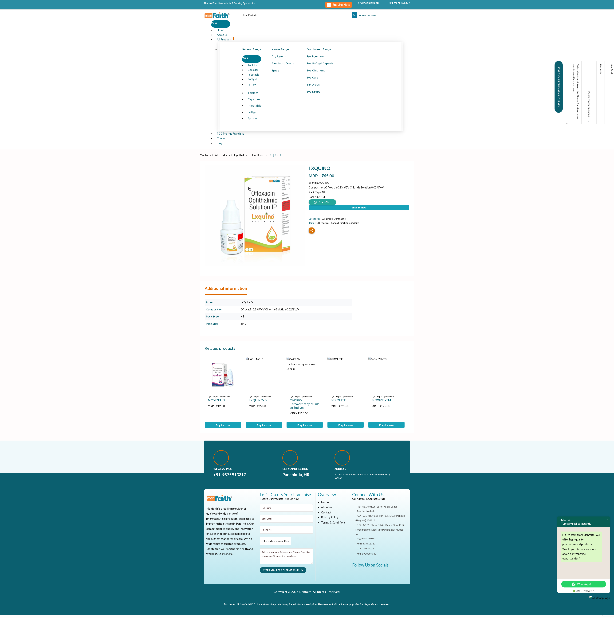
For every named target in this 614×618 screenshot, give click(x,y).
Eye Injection (315, 56)
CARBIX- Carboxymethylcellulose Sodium (304, 403)
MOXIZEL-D (216, 400)
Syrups (252, 84)
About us (326, 507)
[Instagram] (376, 574)
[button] (338, 5)
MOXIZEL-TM (381, 400)
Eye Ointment (316, 70)
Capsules (254, 99)
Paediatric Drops (283, 63)
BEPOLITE (338, 400)
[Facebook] (356, 574)
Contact (326, 512)
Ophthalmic (340, 218)
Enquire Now (359, 207)
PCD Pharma (322, 222)
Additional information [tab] (226, 288)
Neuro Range (280, 49)
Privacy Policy (329, 517)
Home (325, 502)
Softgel (253, 112)
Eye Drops (313, 91)
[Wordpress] (366, 574)
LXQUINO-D (258, 400)
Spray (275, 70)
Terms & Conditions (333, 522)
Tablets (253, 92)
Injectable (255, 105)
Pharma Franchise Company (344, 222)
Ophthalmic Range (319, 49)
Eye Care (313, 77)
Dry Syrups (279, 56)
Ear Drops (313, 84)
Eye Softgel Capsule (320, 63)
